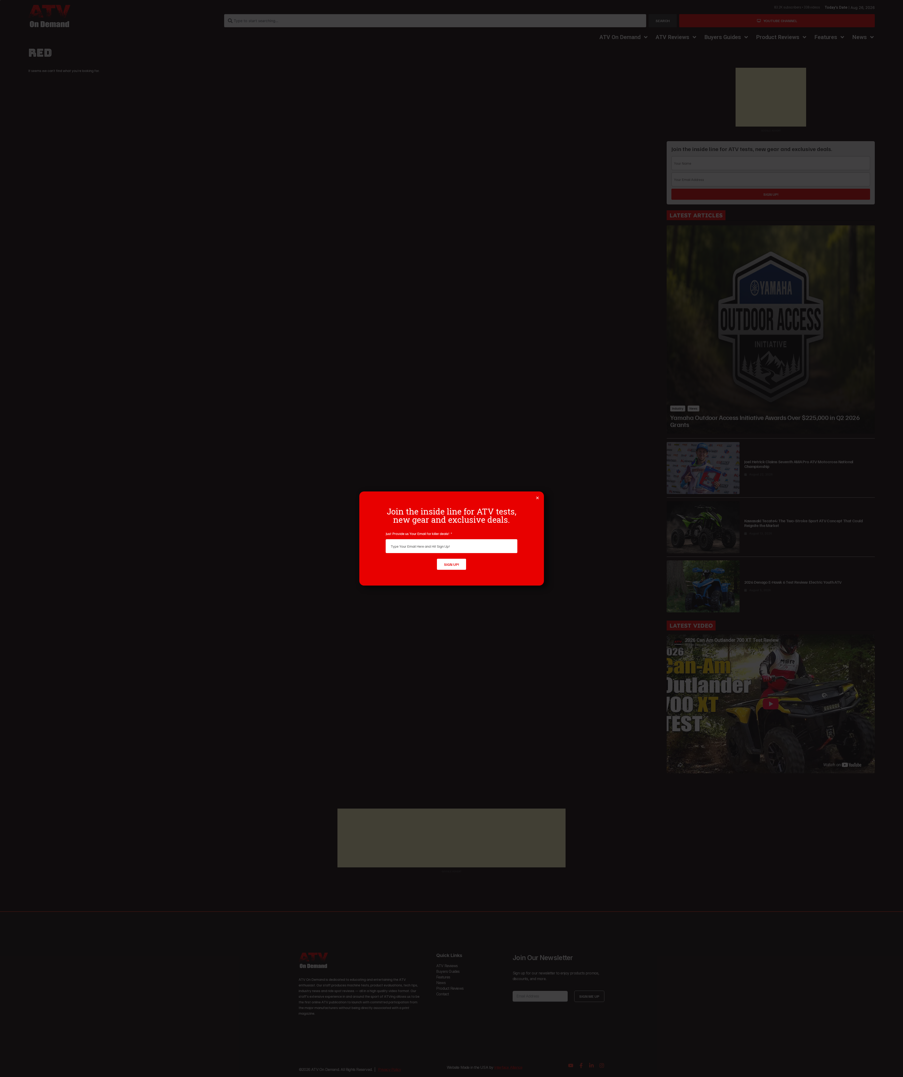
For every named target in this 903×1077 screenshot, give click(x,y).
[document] (451, 538)
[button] (537, 498)
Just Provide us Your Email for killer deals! (418, 533)
